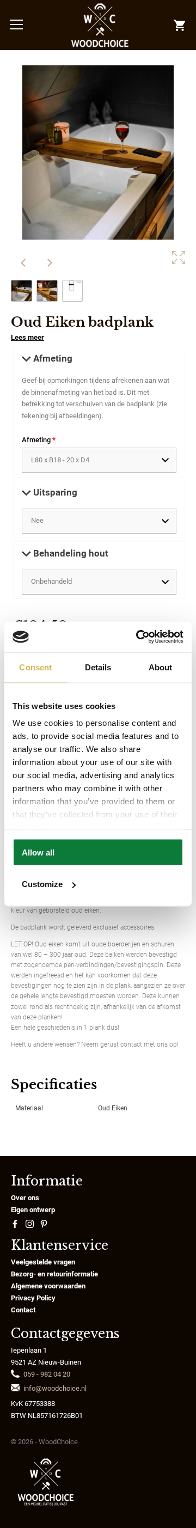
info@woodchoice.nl (55, 1388)
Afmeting (39, 440)
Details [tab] (98, 666)
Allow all (38, 852)
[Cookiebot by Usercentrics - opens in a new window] (138, 637)
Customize (42, 884)
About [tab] (161, 666)
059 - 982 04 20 (46, 1374)
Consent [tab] (35, 666)
